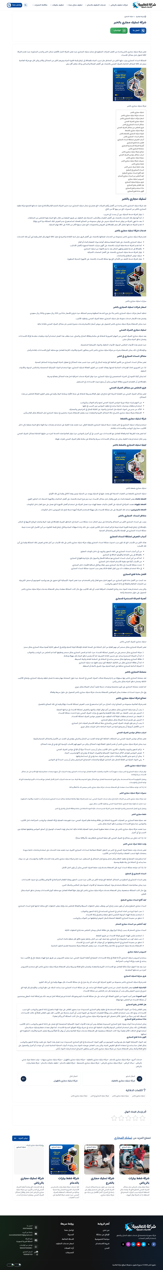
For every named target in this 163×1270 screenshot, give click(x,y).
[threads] (123, 1244)
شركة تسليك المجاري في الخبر (100, 1096)
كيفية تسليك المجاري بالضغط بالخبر (132, 133)
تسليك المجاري (126, 1147)
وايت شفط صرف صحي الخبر (134, 167)
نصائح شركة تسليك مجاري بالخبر (133, 151)
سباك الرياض (129, 1063)
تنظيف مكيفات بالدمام (49, 1063)
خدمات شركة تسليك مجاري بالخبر (132, 115)
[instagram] (128, 1244)
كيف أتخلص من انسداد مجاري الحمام (131, 176)
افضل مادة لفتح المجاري (135, 142)
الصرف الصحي (122, 850)
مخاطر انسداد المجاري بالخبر (134, 136)
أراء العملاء (69, 1248)
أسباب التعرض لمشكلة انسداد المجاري (130, 139)
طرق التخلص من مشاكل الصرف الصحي (130, 127)
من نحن (106, 1230)
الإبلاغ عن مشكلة (102, 1235)
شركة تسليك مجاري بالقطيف (97, 1059)
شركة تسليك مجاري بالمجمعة (88, 1063)
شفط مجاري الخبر (138, 164)
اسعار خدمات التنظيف (65, 1243)
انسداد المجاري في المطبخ (135, 170)
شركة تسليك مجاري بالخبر (79, 1096)
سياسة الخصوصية (102, 1239)
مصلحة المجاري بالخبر (136, 148)
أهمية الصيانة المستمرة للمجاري (133, 145)
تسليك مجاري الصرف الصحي (134, 121)
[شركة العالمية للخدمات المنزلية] (144, 5)
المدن (107, 1248)
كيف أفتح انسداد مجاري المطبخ (133, 173)
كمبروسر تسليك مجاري (136, 179)
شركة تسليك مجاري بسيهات (51, 1059)
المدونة (71, 1235)
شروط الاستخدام (102, 1243)
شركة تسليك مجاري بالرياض (111, 1063)
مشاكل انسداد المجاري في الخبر (133, 124)
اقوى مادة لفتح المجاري (135, 191)
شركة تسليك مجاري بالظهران (74, 1059)
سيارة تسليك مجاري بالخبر (135, 157)
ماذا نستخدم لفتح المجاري (135, 188)
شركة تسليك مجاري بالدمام (120, 1059)
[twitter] (148, 1244)
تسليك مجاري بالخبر (137, 112)
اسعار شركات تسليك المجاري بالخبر (132, 118)
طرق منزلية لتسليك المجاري (134, 182)
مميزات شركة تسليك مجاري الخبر (132, 161)
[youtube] (138, 1244)
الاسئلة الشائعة (68, 1239)
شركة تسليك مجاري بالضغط (134, 130)
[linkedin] (133, 1244)
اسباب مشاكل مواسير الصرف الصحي (131, 154)
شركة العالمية (24, 60)
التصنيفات (70, 1252)
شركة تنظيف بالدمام (67, 1063)
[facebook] (154, 1244)
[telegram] (143, 1244)
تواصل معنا (69, 1230)
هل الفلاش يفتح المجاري (135, 185)
